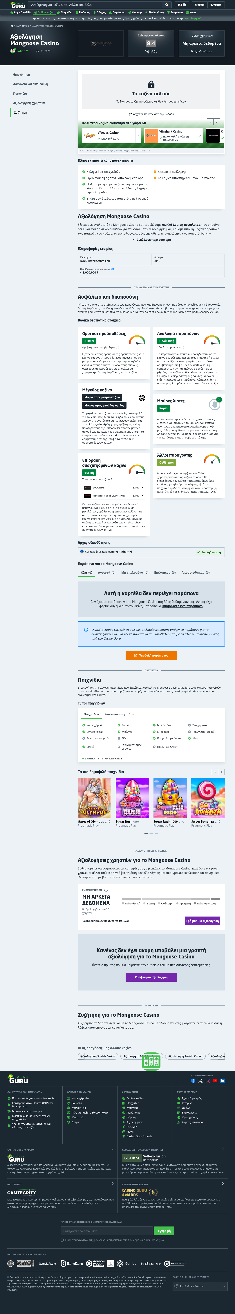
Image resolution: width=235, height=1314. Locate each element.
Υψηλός (151, 51)
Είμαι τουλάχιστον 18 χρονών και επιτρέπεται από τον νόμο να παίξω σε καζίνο (114, 1240)
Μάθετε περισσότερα (171, 18)
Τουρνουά (177, 12)
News (192, 12)
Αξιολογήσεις (156, 12)
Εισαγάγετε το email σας (75, 1228)
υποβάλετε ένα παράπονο (182, 606)
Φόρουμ (137, 12)
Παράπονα (119, 12)
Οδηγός (101, 12)
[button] (19, 51)
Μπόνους (84, 12)
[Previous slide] (210, 121)
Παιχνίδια (67, 12)
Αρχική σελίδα (22, 12)
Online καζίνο (46, 12)
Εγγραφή (164, 1231)
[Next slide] (216, 121)
